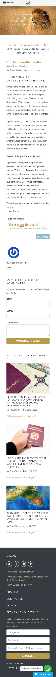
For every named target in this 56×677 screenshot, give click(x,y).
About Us (12, 592)
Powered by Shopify (15, 667)
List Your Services (19, 585)
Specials (23, 66)
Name (9, 299)
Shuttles (37, 62)
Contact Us (14, 599)
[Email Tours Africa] (31, 564)
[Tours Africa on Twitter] (9, 564)
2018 (8, 62)
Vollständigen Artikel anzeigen (20, 415)
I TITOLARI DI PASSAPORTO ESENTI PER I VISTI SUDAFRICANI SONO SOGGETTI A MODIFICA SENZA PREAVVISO (26, 462)
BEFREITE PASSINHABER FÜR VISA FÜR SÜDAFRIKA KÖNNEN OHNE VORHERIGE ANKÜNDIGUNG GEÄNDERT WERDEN (25, 401)
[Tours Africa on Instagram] (24, 564)
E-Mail (10, 310)
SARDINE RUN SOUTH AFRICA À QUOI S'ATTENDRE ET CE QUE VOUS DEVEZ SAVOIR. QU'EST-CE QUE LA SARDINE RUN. (27, 517)
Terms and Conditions (22, 612)
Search (11, 605)
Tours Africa (19, 663)
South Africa (11, 66)
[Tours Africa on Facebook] (17, 564)
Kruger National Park (22, 62)
